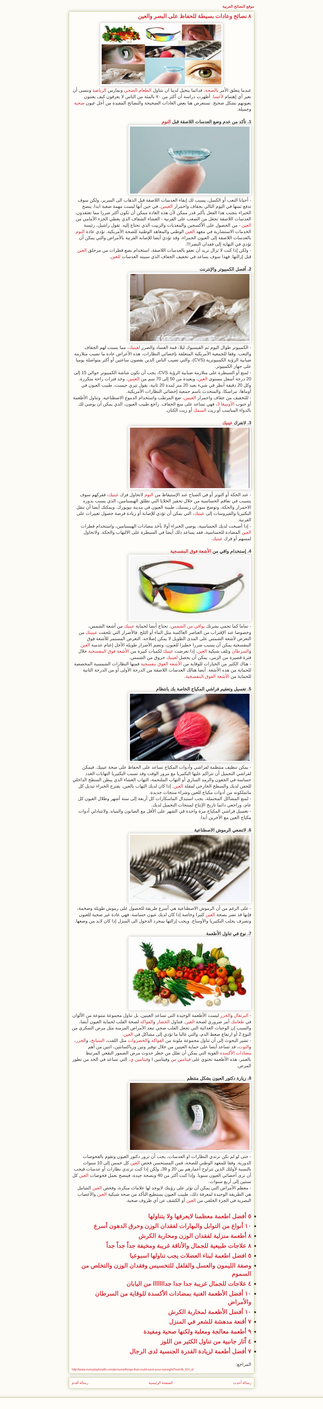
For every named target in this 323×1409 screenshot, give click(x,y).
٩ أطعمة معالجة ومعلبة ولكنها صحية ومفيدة (197, 1331)
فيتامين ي (139, 1059)
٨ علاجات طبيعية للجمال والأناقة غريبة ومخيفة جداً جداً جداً (178, 1245)
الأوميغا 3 (225, 403)
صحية (79, 102)
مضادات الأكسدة (235, 1052)
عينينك (91, 632)
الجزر (225, 1015)
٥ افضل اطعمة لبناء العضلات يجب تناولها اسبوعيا (190, 1255)
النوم (166, 121)
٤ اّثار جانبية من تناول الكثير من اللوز (206, 1341)
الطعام (145, 90)
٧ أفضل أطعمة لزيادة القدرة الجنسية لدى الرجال (190, 1351)
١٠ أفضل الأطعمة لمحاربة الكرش (209, 1311)
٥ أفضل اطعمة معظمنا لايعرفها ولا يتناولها (199, 1216)
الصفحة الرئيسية (161, 1383)
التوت (244, 1046)
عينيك (227, 422)
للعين (115, 256)
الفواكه (146, 1021)
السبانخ (97, 1040)
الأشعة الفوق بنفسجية (161, 663)
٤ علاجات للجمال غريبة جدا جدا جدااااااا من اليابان (189, 1283)
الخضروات (138, 1040)
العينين (167, 206)
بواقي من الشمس (188, 626)
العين (246, 225)
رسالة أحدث (242, 1383)
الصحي (130, 90)
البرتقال (241, 1015)
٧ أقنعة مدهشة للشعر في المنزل (210, 1321)
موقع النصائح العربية (238, 6)
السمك (199, 410)
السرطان (240, 651)
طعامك (237, 1021)
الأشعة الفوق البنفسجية (207, 676)
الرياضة (99, 90)
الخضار (163, 1021)
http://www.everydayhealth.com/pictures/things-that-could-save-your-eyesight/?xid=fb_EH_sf (132, 1369)
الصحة (211, 90)
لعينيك (134, 347)
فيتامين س (181, 1059)
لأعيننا (218, 96)
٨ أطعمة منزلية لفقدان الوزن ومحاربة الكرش (195, 1235)
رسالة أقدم (80, 1383)
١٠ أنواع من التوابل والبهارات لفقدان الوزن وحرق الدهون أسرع (172, 1225)
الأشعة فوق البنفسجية (190, 551)
